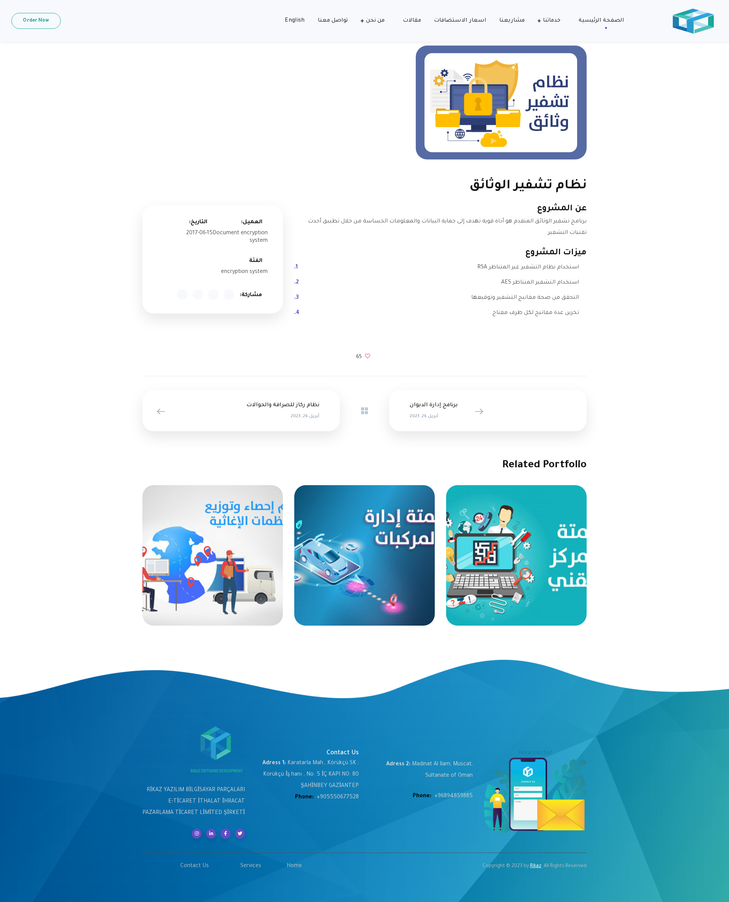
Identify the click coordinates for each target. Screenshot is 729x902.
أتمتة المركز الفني (516, 552)
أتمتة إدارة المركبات (364, 552)
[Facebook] (225, 834)
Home (294, 866)
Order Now (36, 21)
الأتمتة (536, 560)
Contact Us (194, 866)
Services (250, 866)
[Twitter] (240, 834)
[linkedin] (211, 834)
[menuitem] (294, 21)
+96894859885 (453, 796)
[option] (516, 561)
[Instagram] (197, 834)
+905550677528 (338, 798)
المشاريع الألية (506, 560)
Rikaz (535, 866)
